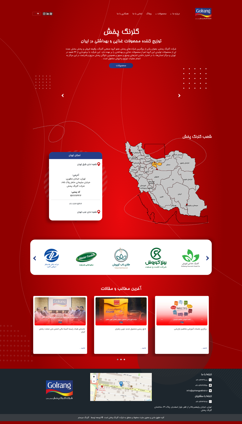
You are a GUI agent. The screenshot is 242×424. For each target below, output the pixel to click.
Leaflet (148, 400)
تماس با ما (137, 13)
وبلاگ (149, 13)
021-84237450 (201, 385)
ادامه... (204, 348)
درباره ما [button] (176, 13)
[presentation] (180, 95)
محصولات (121, 65)
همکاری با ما (123, 13)
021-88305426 (75, 204)
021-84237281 (202, 401)
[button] (124, 359)
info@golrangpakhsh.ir (197, 390)
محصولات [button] (161, 13)
